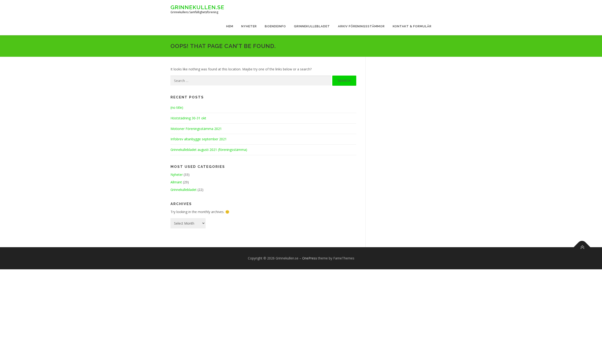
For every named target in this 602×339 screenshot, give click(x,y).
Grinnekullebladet (312, 26)
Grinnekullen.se (197, 7)
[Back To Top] (582, 247)
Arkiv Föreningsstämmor (361, 26)
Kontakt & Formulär (412, 26)
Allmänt (176, 182)
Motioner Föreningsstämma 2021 (196, 128)
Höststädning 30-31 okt (188, 118)
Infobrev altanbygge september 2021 (198, 139)
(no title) (176, 107)
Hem (229, 26)
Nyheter (249, 26)
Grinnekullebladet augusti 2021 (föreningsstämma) (208, 149)
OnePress (309, 258)
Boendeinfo (275, 26)
